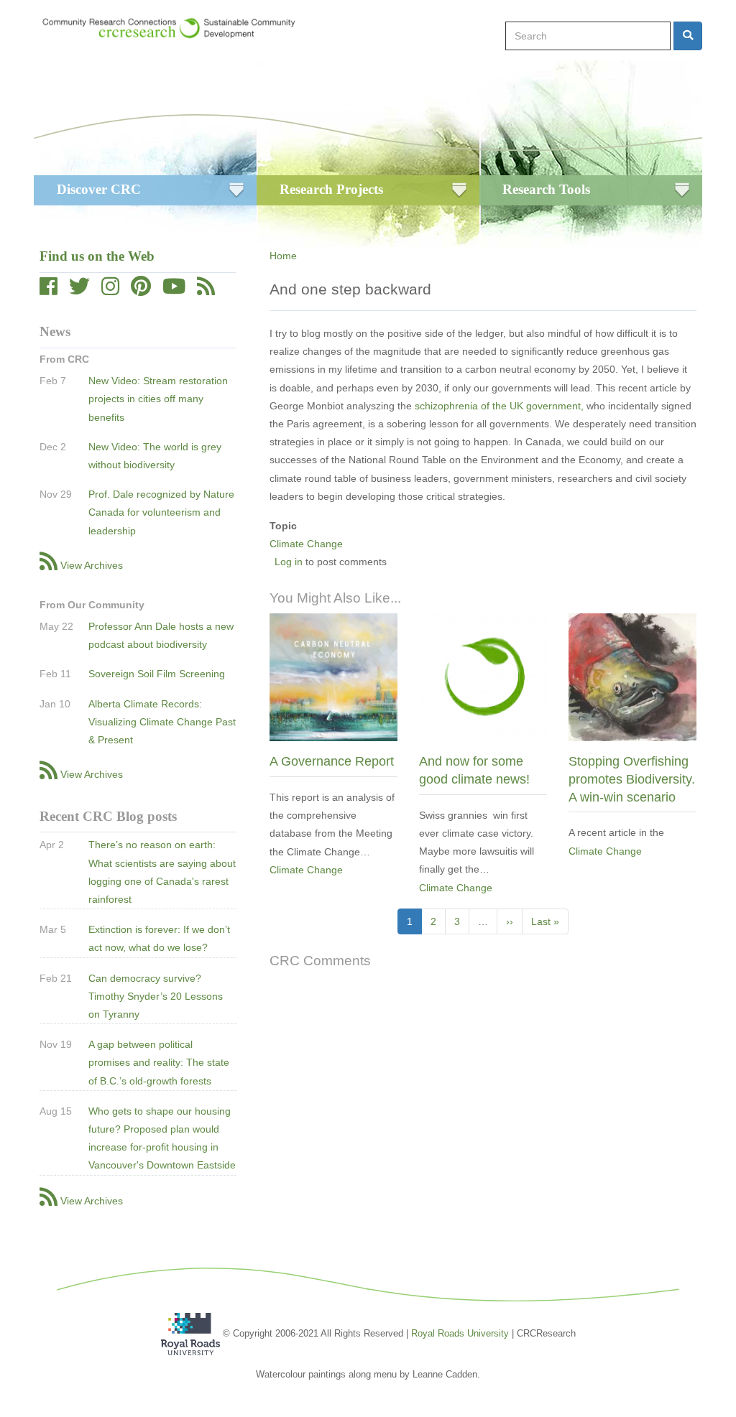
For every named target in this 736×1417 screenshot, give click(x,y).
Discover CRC (99, 189)
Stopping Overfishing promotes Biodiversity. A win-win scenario (632, 779)
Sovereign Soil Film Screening (156, 673)
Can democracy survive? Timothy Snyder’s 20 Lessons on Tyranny (155, 996)
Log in (289, 561)
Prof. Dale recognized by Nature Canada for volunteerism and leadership (161, 512)
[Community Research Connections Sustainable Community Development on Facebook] (49, 290)
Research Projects (331, 189)
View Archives (91, 565)
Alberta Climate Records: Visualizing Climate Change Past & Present (162, 721)
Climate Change (306, 543)
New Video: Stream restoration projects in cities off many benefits (158, 398)
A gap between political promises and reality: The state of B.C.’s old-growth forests (158, 1062)
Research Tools (546, 189)
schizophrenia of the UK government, (499, 406)
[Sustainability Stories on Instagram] (110, 290)
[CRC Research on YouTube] (173, 290)
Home (283, 255)
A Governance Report (332, 761)
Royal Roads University (460, 1333)
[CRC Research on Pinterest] (141, 290)
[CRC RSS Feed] (206, 290)
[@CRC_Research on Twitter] (79, 290)
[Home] (176, 28)
